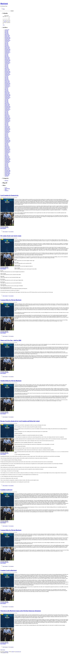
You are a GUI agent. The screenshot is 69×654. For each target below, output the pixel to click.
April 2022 (6, 79)
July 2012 (6, 153)
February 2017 (7, 138)
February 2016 (7, 146)
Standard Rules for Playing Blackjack (10, 380)
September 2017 (7, 131)
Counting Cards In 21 (6, 489)
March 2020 (7, 103)
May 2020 (6, 101)
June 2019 (6, 112)
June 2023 (6, 65)
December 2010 (7, 158)
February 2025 (7, 47)
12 (5, 20)
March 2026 (7, 34)
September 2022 (7, 74)
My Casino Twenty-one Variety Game (10, 235)
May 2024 (6, 55)
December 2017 (7, 128)
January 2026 (7, 36)
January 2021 (7, 93)
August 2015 (7, 152)
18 (4, 21)
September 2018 (7, 120)
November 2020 (7, 95)
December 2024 (7, 49)
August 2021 (7, 86)
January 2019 (7, 116)
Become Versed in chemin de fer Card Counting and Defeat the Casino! (20, 421)
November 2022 (7, 72)
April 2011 (6, 154)
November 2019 (7, 107)
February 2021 (7, 92)
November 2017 (7, 129)
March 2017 (7, 137)
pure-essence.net (18, 651)
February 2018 (7, 126)
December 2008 (7, 173)
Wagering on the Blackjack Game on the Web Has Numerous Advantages (20, 610)
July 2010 (6, 163)
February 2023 (7, 69)
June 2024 (6, 54)
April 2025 (6, 45)
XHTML (3, 652)
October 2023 (7, 61)
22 (8, 21)
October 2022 (7, 73)
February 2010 (7, 168)
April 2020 (6, 102)
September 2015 (7, 151)
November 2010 (7, 159)
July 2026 (6, 30)
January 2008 (7, 174)
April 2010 (6, 166)
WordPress (6, 190)
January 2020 (7, 105)
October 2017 (7, 130)
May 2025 (6, 44)
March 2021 (7, 91)
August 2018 (7, 121)
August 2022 (7, 75)
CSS (7, 652)
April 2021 (6, 90)
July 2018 (6, 122)
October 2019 (7, 108)
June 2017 (6, 134)
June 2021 (6, 88)
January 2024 (7, 58)
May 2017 (6, 135)
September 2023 (7, 62)
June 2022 (6, 77)
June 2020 (6, 100)
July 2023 (6, 64)
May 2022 (6, 78)
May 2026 (6, 32)
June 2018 (6, 123)
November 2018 (7, 118)
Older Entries (2, 649)
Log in (6, 187)
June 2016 (6, 143)
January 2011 (7, 157)
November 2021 (7, 83)
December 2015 (7, 148)
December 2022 (7, 71)
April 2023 (6, 67)
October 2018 (7, 119)
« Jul (3, 24)
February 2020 (7, 104)
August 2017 (7, 132)
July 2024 (6, 53)
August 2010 (7, 162)
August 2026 (7, 29)
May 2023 (6, 66)
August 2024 (7, 52)
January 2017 (7, 139)
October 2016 (7, 142)
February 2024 (7, 57)
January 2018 (7, 127)
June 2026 (6, 31)
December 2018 (7, 117)
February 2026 (7, 35)
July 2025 (6, 42)
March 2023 (7, 68)
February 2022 (7, 81)
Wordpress (6, 651)
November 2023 (7, 60)
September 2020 (7, 97)
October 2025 (7, 39)
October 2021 (7, 84)
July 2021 (6, 87)
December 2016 (7, 140)
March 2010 (7, 167)
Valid (7, 188)
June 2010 (6, 164)
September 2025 (7, 40)
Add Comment (5, 231)
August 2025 (7, 41)
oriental (12, 651)
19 (5, 21)
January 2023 (7, 70)
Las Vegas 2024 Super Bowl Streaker (4, 228)
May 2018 (6, 124)
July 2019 (6, 111)
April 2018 (6, 125)
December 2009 (7, 170)
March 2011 (7, 155)
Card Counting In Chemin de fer (9, 195)
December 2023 (7, 59)
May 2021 (6, 89)
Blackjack (4, 3)
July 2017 (6, 133)
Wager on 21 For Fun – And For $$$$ (10, 340)
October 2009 (7, 172)
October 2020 (7, 96)
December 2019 (7, 106)
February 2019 (7, 115)
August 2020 (7, 98)
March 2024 (7, 56)
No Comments (11, 231)
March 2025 (7, 46)
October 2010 (7, 160)
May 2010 (6, 165)
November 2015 (7, 149)
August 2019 (7, 110)
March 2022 (7, 80)
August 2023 (7, 63)
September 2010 (7, 161)
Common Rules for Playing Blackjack (10, 300)
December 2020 (7, 94)
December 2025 (7, 37)
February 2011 (7, 156)
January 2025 (7, 48)
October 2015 (7, 150)
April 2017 (6, 136)
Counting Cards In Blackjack (8, 570)
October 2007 (7, 175)
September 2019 (7, 109)
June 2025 (6, 43)
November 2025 (7, 38)
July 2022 (6, 76)
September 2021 (7, 85)
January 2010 (7, 169)
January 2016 (7, 147)
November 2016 (7, 141)
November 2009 (7, 171)
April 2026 (6, 33)
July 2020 (6, 99)
